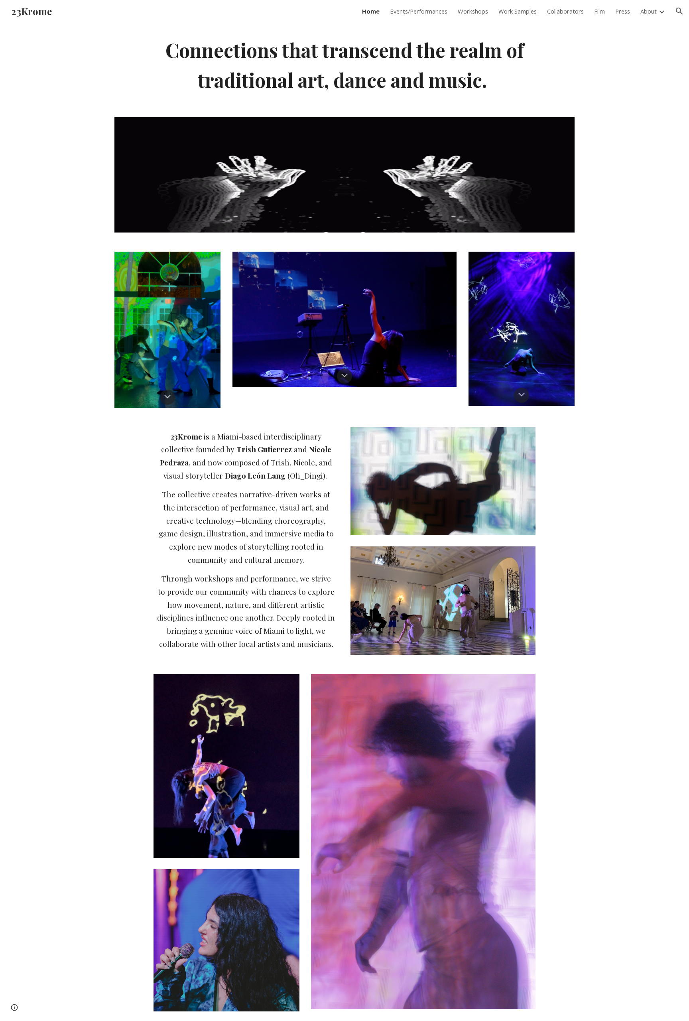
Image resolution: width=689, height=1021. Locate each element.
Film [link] (599, 11)
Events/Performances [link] (418, 11)
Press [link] (622, 11)
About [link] (648, 11)
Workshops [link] (473, 11)
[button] (679, 11)
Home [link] (371, 11)
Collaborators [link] (565, 11)
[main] (344, 65)
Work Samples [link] (517, 11)
